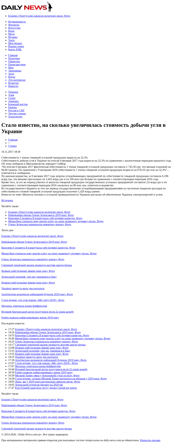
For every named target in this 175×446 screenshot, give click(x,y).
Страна (12, 145)
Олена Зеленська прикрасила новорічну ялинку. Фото (39, 224)
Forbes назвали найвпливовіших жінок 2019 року (30, 317)
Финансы (13, 24)
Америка (13, 101)
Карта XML (15, 49)
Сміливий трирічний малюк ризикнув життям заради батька (36, 265)
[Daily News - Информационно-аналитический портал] (27, 10)
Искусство (14, 27)
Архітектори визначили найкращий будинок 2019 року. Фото (37, 294)
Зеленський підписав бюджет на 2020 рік (39, 384)
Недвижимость (17, 21)
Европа (12, 107)
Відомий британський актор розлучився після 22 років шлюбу (37, 311)
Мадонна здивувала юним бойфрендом (24, 305)
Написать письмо (150, 440)
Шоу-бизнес (15, 43)
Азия (11, 95)
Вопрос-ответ (16, 46)
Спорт (12, 98)
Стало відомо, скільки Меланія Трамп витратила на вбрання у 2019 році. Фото (61, 378)
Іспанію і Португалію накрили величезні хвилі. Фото (39, 15)
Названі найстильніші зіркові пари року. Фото (28, 271)
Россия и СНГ (16, 110)
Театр (11, 40)
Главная (12, 139)
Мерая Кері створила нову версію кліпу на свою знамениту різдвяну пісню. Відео (55, 221)
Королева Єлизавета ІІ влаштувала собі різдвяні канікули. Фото (45, 218)
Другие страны (17, 113)
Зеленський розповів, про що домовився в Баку (29, 276)
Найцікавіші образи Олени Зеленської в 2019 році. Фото (41, 215)
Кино (11, 30)
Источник (7, 200)
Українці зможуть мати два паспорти (22, 288)
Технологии (15, 116)
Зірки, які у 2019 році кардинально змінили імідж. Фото (47, 381)
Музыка (12, 37)
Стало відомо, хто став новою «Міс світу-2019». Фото (32, 300)
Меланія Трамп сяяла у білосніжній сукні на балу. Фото (47, 375)
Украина (13, 91)
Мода (11, 34)
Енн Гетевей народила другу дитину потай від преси (46, 387)
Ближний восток (18, 104)
